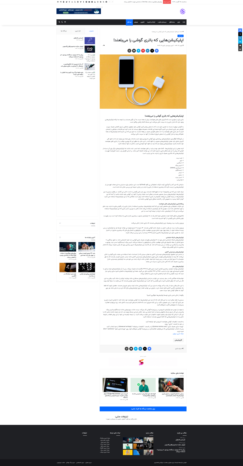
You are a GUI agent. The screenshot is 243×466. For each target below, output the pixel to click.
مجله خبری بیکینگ (105, 438)
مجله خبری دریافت (105, 452)
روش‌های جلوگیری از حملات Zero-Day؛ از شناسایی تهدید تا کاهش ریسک (68, 255)
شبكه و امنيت (151, 22)
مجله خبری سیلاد (104, 450)
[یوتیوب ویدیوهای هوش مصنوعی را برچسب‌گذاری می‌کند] (128, 452)
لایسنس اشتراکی (78, 38)
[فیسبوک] (157, 51)
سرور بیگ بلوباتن (70, 462)
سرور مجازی (171, 462)
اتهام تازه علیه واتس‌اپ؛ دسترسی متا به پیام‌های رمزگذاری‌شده (144, 395)
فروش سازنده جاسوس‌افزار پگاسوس (73, 46)
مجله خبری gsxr (105, 446)
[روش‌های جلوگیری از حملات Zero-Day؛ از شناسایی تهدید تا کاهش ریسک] (67, 246)
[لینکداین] (148, 51)
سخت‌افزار (172, 22)
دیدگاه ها (64, 31)
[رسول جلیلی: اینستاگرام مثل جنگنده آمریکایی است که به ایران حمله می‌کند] (148, 452)
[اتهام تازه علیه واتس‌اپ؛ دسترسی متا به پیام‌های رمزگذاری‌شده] (143, 385)
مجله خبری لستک (105, 444)
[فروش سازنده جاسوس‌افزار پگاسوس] (90, 49)
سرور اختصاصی (80, 462)
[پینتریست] (143, 51)
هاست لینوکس (99, 7)
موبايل (136, 22)
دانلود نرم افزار (143, 356)
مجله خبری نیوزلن (178, 334)
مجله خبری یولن (105, 442)
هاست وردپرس (61, 462)
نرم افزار (129, 22)
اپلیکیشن (178, 340)
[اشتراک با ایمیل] (134, 51)
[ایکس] (152, 51)
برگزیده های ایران (104, 440)
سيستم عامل (162, 22)
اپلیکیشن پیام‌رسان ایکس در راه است (152, 2)
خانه (184, 22)
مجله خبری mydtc (105, 448)
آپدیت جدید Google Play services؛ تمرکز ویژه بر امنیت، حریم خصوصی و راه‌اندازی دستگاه (116, 395)
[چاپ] (129, 51)
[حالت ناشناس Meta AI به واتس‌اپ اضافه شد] (128, 446)
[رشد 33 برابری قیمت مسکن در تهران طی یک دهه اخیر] (86, 246)
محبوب (91, 31)
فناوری (142, 22)
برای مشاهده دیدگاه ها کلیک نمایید (143, 409)
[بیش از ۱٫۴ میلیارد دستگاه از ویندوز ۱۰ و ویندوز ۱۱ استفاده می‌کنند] (90, 58)
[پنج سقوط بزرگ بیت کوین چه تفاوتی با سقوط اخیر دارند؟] (90, 143)
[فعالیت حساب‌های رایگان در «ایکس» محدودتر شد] (138, 452)
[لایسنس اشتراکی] (90, 40)
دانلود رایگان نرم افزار (131, 419)
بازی (179, 22)
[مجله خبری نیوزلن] (183, 12)
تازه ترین (78, 31)
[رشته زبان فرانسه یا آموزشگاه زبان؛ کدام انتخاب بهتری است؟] (148, 440)
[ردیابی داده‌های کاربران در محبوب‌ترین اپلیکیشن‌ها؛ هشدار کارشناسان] (171, 385)
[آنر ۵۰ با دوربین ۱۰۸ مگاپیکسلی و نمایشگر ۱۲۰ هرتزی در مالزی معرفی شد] (90, 66)
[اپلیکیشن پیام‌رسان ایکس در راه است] (86, 267)
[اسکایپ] (138, 51)
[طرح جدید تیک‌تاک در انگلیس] (67, 267)
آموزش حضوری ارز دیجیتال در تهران (116, 419)
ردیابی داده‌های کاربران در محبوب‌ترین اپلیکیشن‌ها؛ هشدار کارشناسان (173, 395)
